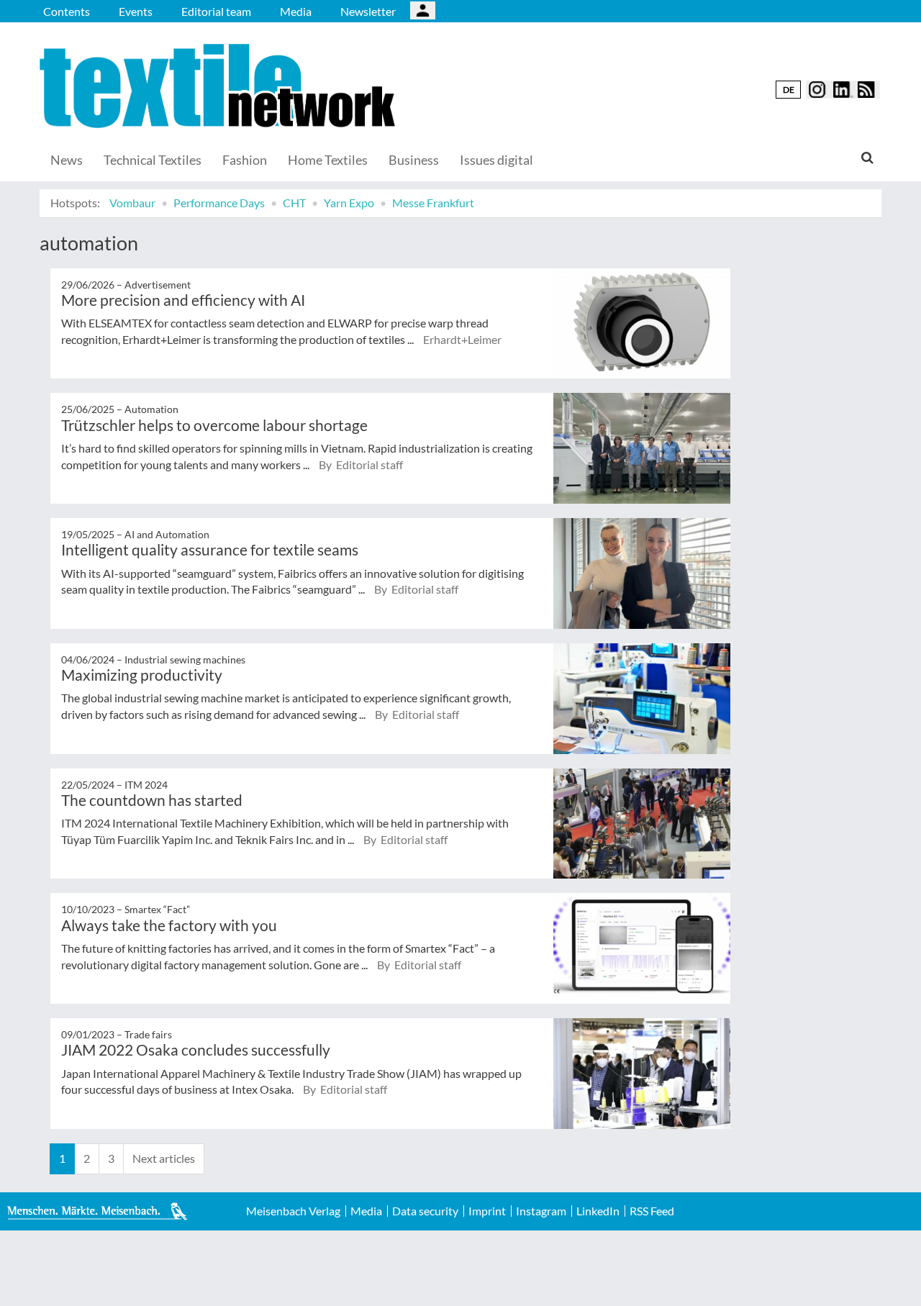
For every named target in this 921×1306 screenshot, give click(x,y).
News (66, 160)
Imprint (487, 1211)
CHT (294, 202)
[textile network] (219, 86)
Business (414, 160)
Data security (425, 1211)
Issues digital (496, 160)
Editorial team (216, 11)
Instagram (541, 1211)
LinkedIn (598, 1211)
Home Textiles (328, 160)
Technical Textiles (152, 160)
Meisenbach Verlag (293, 1211)
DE (788, 89)
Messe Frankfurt (433, 202)
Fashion (244, 160)
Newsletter (368, 11)
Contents (66, 11)
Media (296, 11)
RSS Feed (652, 1211)
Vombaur (132, 202)
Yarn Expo (349, 202)
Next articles (163, 1158)
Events (136, 11)
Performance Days (219, 202)
